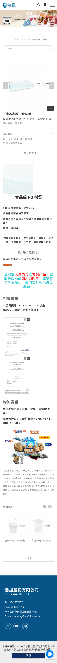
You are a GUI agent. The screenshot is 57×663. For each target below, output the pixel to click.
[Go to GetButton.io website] (50, 660)
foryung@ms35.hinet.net (27, 616)
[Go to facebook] (50, 654)
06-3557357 (16, 602)
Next (50, 506)
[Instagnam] (17, 626)
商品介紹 (25, 40)
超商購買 (7, 265)
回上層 (28, 558)
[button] (38, 5)
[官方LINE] (26, 626)
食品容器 (36, 40)
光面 (45, 40)
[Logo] (9, 5)
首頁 (17, 40)
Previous (44, 506)
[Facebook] (9, 626)
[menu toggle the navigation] (52, 5)
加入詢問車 (30, 153)
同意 (28, 655)
